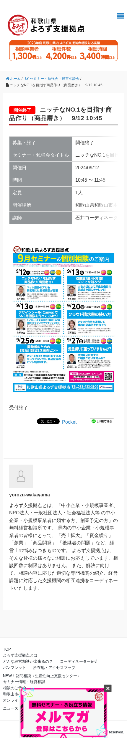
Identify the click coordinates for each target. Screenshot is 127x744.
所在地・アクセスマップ (54, 667)
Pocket (69, 422)
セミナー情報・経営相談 (24, 682)
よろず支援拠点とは (20, 655)
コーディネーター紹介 (79, 661)
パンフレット (14, 667)
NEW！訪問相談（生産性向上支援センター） (42, 676)
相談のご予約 (14, 688)
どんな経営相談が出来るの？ (28, 661)
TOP (7, 649)
